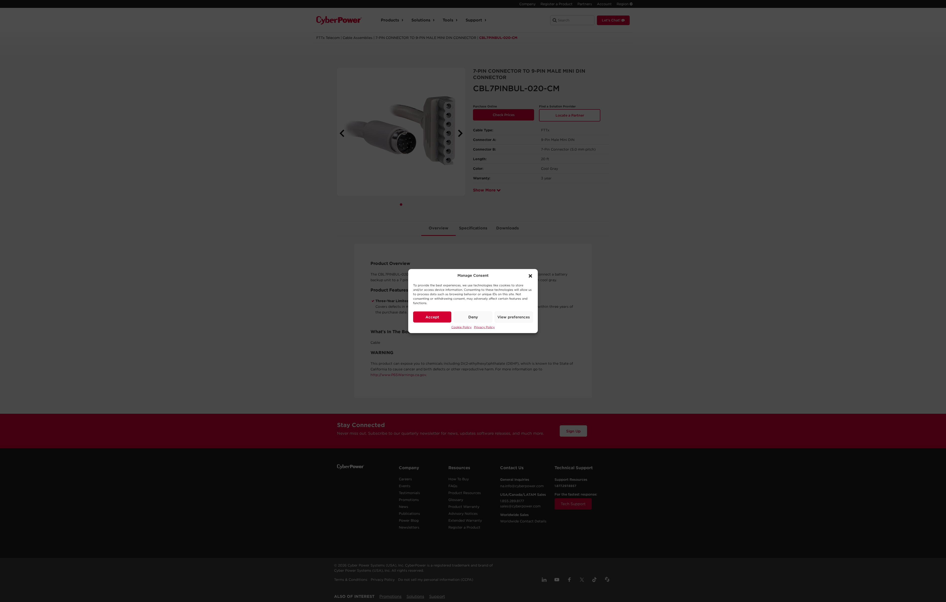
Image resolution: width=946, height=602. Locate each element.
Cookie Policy (461, 327)
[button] (530, 275)
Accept (432, 317)
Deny (473, 317)
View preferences (513, 317)
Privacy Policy (484, 327)
